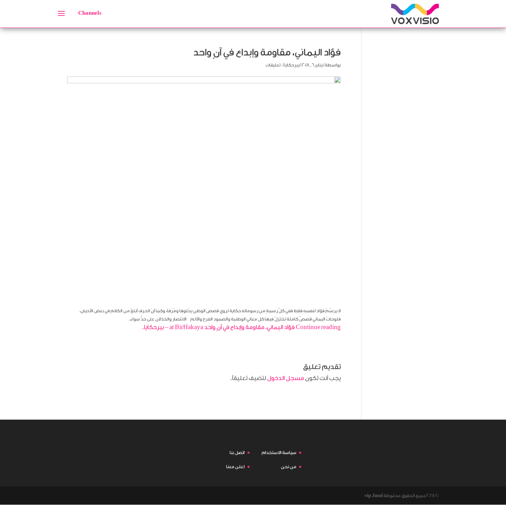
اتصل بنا (237, 452)
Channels (90, 13)
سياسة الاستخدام (279, 452)
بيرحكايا (292, 64)
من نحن (288, 466)
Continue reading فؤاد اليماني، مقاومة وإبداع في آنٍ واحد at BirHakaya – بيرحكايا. (241, 327)
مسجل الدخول (285, 378)
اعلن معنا (235, 466)
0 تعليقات (273, 64)
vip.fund (374, 495)
